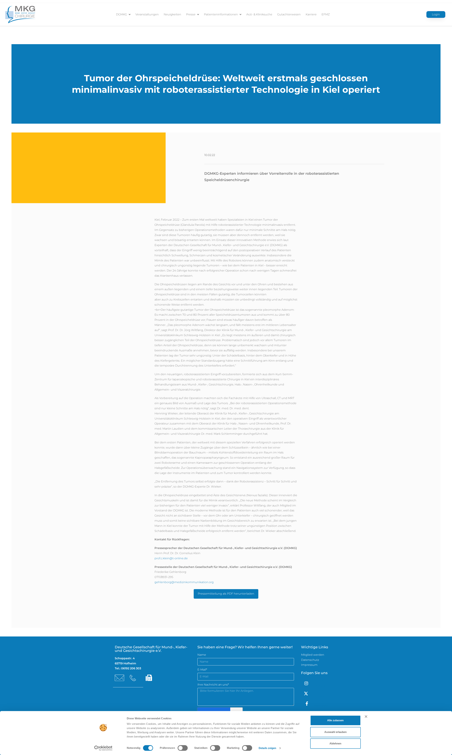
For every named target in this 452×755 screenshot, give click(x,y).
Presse (190, 14)
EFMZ (326, 14)
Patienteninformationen (221, 14)
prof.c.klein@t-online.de (171, 558)
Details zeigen (267, 748)
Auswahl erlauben (335, 731)
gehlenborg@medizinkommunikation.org (184, 582)
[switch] (183, 748)
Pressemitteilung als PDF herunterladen (226, 593)
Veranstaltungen (147, 14)
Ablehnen (335, 743)
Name (201, 654)
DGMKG (121, 14)
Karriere (311, 14)
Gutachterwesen (289, 14)
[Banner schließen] (366, 716)
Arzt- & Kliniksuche (259, 14)
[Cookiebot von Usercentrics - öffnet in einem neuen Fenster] (103, 748)
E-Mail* (202, 669)
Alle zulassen (335, 720)
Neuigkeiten (172, 14)
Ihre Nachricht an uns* (213, 684)
